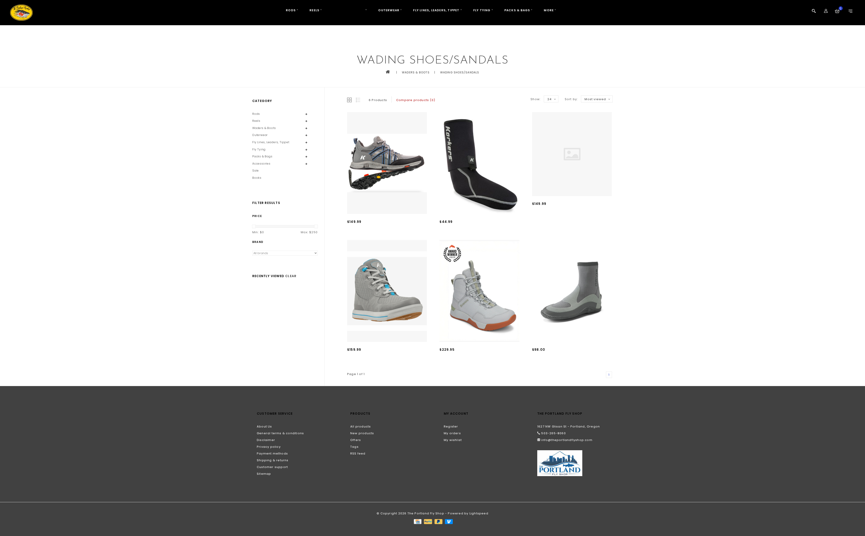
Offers (355, 440)
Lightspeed (478, 513)
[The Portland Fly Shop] (21, 13)
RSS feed (358, 453)
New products (362, 433)
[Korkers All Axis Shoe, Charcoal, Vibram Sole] (387, 163)
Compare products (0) (415, 100)
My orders (452, 433)
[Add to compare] (371, 236)
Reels (314, 10)
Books (257, 178)
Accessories (261, 163)
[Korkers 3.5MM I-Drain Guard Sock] (479, 163)
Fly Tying (482, 10)
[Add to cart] (351, 236)
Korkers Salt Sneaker (365, 356)
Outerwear (388, 10)
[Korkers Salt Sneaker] (387, 291)
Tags (354, 447)
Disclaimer (266, 440)
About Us (264, 426)
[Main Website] (572, 463)
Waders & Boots (348, 10)
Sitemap (264, 474)
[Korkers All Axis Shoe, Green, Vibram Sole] (572, 154)
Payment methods (272, 453)
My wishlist (453, 440)
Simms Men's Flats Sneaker (462, 356)
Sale (255, 170)
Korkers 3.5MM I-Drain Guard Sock (468, 228)
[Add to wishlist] (361, 236)
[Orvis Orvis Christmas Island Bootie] (572, 291)
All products (360, 426)
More (549, 10)
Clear (290, 276)
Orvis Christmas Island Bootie (557, 356)
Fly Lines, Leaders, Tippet (436, 10)
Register (451, 426)
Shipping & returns (273, 460)
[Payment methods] (417, 521)
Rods (291, 10)
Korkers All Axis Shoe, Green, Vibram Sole (567, 210)
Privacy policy (269, 447)
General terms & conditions (280, 433)
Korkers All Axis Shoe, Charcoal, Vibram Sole (385, 228)
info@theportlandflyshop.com (566, 440)
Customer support (272, 467)
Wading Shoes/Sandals (459, 72)
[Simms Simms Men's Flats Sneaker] (479, 291)
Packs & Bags (517, 10)
